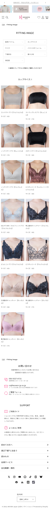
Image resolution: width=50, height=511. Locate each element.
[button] (3, 17)
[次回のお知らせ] (45, 2)
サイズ (7, 48)
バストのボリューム (34, 48)
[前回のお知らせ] (4, 2)
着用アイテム (9, 42)
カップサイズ (32, 42)
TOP (3, 24)
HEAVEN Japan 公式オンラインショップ (21, 506)
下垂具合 (8, 54)
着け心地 (31, 54)
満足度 (7, 60)
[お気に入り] (39, 17)
